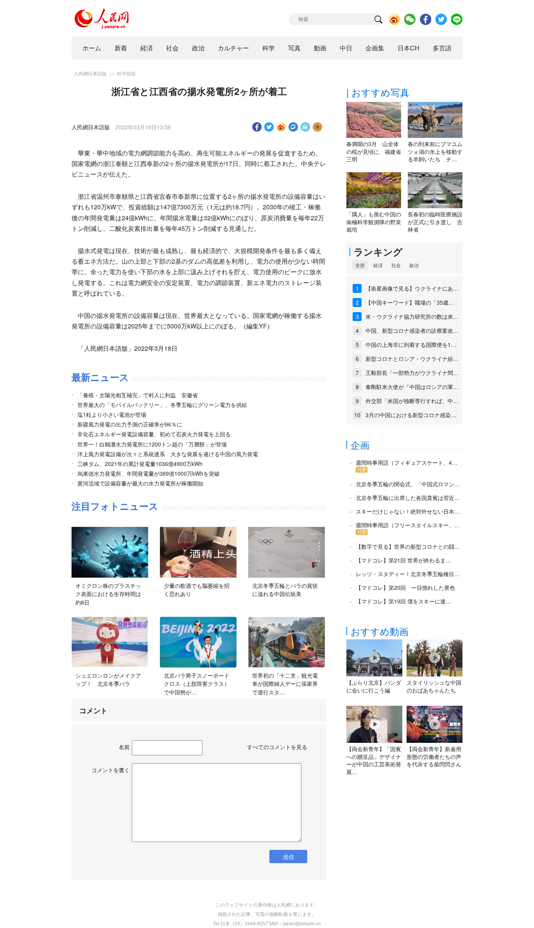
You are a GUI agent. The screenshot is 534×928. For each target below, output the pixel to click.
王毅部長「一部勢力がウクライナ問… (412, 373)
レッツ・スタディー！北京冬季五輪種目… (408, 574)
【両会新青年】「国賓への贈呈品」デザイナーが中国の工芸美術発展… (373, 760)
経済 (146, 47)
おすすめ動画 (380, 631)
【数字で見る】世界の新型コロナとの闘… (408, 546)
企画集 (375, 47)
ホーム (91, 47)
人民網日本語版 (90, 73)
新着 (121, 47)
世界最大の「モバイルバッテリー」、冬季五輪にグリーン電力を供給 (162, 405)
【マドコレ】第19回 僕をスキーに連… (403, 601)
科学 (268, 47)
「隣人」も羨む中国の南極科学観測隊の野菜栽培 (373, 221)
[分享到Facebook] (257, 127)
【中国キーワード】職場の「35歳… (410, 302)
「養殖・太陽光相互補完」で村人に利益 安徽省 (137, 395)
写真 (294, 47)
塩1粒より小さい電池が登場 (111, 414)
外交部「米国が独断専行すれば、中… (412, 401)
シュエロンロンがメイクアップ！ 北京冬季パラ (108, 679)
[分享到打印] (305, 127)
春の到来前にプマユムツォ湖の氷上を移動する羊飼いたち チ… (435, 151)
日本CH (408, 47)
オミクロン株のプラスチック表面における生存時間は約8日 (108, 594)
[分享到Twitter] (269, 127)
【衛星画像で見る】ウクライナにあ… (412, 288)
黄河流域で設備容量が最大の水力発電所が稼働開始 (140, 483)
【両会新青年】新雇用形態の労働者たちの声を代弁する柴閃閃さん (434, 756)
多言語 (442, 47)
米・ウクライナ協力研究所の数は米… (412, 316)
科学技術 (126, 73)
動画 (320, 47)
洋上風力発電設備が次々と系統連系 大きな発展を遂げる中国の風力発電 (167, 454)
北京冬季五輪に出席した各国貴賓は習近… (408, 497)
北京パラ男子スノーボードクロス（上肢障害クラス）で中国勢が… (196, 683)
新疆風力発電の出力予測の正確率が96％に (129, 424)
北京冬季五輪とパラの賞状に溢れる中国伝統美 (285, 590)
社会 (172, 47)
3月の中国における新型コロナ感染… (411, 415)
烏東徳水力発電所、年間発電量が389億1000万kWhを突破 (148, 473)
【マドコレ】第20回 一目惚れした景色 (405, 587)
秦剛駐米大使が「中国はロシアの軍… (412, 387)
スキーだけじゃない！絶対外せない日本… (408, 511)
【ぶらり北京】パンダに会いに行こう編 (373, 686)
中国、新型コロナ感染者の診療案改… (412, 330)
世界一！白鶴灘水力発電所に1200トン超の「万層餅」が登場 (152, 444)
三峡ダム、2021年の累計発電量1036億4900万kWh (139, 464)
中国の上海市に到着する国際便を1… (411, 344)
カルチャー (233, 47)
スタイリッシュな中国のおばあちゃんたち (434, 686)
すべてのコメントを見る (277, 747)
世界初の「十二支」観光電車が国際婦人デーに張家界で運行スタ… (285, 683)
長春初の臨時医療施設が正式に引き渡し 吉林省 (435, 221)
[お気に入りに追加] (318, 127)
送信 (288, 856)
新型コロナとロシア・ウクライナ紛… (412, 358)
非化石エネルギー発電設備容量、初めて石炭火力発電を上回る (154, 434)
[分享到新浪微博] (281, 127)
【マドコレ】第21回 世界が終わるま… (403, 560)
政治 (198, 47)
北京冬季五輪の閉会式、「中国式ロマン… (408, 484)
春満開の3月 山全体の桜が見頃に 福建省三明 (373, 151)
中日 (346, 47)
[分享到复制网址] (293, 127)
